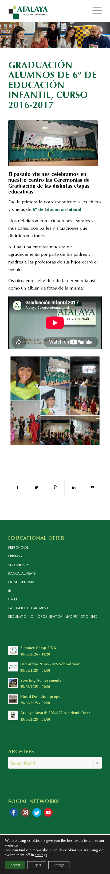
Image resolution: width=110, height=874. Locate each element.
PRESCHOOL (18, 548)
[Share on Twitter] (36, 488)
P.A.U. (13, 599)
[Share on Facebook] (17, 488)
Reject (37, 865)
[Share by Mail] (92, 488)
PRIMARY (15, 556)
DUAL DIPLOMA (21, 582)
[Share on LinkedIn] (74, 488)
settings (41, 855)
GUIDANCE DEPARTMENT (28, 608)
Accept (15, 865)
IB (9, 591)
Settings (59, 865)
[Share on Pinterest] (55, 488)
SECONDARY (18, 565)
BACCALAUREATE (22, 573)
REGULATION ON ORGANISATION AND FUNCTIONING (52, 617)
